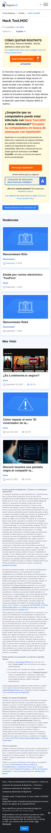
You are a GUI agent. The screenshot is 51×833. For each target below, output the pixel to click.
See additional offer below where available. (21, 50)
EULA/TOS (36, 605)
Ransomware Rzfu (15, 254)
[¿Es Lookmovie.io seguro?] (25, 360)
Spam (5, 283)
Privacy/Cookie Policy (13, 53)
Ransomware (9, 259)
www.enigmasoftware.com (24, 662)
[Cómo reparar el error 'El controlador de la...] (25, 404)
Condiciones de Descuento (26, 767)
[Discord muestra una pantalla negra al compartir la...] (25, 452)
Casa (4, 782)
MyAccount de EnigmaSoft (20, 692)
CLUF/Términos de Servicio (19, 764)
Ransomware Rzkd (15, 322)
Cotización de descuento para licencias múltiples (20, 180)
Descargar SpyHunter (22, 167)
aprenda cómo (23, 610)
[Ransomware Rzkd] (25, 307)
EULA (40, 50)
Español (41, 5)
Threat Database (8, 13)
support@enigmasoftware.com (12, 690)
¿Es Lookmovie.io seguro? (21, 375)
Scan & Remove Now (22, 59)
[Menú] (46, 4)
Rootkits (22, 13)
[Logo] (10, 4)
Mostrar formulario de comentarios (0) (20, 208)
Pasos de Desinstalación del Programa (23, 782)
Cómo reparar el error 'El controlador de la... (19, 421)
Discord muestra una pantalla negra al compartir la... (23, 468)
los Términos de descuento (28, 607)
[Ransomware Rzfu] (25, 239)
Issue (5, 380)
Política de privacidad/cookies (29, 738)
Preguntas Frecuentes (22, 769)
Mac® (30, 191)
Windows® (22, 191)
